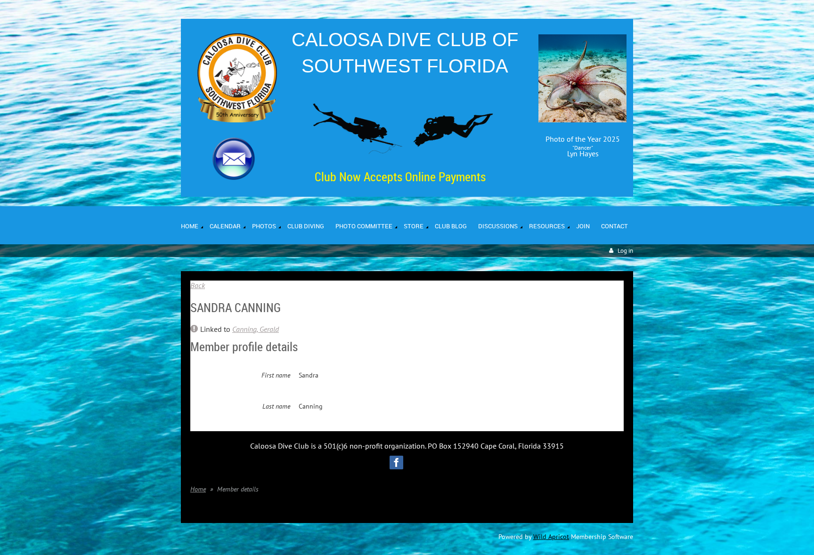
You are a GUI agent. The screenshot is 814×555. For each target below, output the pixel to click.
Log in (625, 251)
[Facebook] (396, 462)
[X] (418, 462)
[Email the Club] (234, 177)
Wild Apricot (551, 536)
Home (198, 489)
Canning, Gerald (255, 329)
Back (197, 285)
